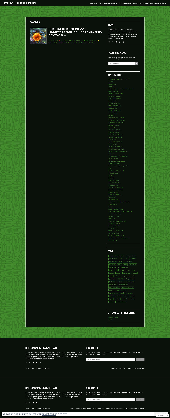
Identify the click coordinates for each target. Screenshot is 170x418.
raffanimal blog (114, 296)
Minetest (111, 320)
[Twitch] (109, 42)
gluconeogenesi (129, 276)
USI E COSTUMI (113, 228)
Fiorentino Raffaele (130, 273)
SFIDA (110, 206)
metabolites (130, 281)
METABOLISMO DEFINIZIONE (116, 161)
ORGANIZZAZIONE (113, 173)
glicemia (118, 276)
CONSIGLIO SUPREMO (114, 98)
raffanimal (129, 293)
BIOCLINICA (112, 86)
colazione (133, 264)
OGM (109, 168)
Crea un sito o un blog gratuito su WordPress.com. (127, 368)
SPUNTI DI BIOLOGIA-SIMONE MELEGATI (120, 211)
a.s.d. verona (131, 256)
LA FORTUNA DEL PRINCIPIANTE (118, 156)
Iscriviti (140, 359)
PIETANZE (111, 178)
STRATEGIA (111, 219)
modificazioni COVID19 (77, 43)
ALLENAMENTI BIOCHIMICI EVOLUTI (119, 79)
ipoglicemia (130, 279)
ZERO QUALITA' (113, 240)
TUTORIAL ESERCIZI (114, 223)
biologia (112, 264)
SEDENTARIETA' (113, 204)
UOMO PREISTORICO (114, 226)
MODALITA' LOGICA (114, 163)
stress (118, 299)
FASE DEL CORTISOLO (114, 130)
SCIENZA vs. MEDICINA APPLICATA (119, 202)
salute (125, 296)
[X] (112, 42)
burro (119, 264)
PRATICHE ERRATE (113, 180)
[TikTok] (116, 42)
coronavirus (61, 43)
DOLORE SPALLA (113, 113)
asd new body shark (115, 261)
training (125, 299)
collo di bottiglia (53, 43)
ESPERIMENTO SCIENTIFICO (116, 120)
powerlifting (121, 290)
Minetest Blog (113, 317)
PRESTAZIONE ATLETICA (115, 187)
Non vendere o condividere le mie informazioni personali (125, 408)
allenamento (124, 259)
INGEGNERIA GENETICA (90, 40)
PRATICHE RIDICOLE (114, 182)
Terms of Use (30, 368)
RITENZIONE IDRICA (114, 199)
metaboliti (112, 284)
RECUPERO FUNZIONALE (115, 194)
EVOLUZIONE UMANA (66, 40)
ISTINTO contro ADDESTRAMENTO (118, 151)
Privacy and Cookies (43, 368)
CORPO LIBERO (112, 101)
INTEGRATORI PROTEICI (115, 146)
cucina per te (123, 267)
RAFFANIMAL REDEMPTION (20, 3)
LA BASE (110, 154)
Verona (111, 302)
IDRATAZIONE (112, 139)
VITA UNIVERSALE (113, 233)
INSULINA (120, 279)
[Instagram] (123, 42)
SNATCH (132, 296)
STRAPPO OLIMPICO (114, 216)
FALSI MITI (112, 127)
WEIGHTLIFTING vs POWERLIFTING (118, 238)
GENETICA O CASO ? (78, 40)
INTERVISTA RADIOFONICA (116, 149)
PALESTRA (111, 175)
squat (111, 299)
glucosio (112, 279)
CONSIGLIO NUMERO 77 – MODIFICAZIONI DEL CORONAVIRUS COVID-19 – (75, 32)
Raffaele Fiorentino (116, 293)
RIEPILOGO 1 (112, 197)
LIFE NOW (112, 281)
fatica (111, 273)
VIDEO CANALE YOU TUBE (115, 231)
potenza (111, 290)
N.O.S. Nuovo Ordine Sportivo (118, 166)
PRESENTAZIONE (113, 185)
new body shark (114, 287)
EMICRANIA (111, 115)
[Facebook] (120, 42)
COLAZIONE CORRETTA (114, 96)
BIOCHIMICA (112, 84)
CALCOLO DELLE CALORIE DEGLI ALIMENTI (121, 89)
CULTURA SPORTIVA (114, 103)
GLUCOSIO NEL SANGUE (115, 137)
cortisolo (112, 267)
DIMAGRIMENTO (112, 108)
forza (111, 276)
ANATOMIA (111, 82)
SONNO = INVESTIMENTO (115, 209)
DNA (134, 270)
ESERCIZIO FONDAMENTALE (116, 118)
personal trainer (127, 287)
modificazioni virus (89, 43)
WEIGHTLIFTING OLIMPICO (116, 235)
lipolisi (120, 281)
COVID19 (68, 43)
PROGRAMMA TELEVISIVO (115, 190)
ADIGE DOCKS (113, 259)
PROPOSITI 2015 (113, 192)
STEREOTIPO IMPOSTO (114, 214)
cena (125, 264)
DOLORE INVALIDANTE (114, 110)
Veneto (133, 299)
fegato (118, 273)
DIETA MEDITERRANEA (114, 106)
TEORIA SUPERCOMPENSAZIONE (117, 221)
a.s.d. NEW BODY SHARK (116, 256)
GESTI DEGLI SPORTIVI (115, 134)
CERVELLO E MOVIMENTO (115, 94)
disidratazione (125, 270)
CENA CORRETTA (113, 91)
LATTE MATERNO (113, 158)
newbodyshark (123, 284)
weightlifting (120, 302)
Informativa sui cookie (49, 414)
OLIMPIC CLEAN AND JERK (116, 170)
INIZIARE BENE (113, 144)
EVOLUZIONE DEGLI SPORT (116, 122)
